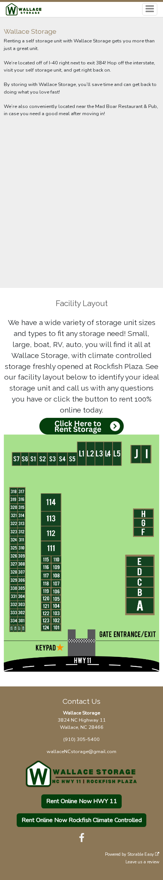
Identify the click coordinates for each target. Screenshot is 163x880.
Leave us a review (142, 862)
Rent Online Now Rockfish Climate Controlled (82, 820)
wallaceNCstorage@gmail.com (81, 751)
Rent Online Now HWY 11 (81, 801)
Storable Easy (141, 854)
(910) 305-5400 (81, 739)
